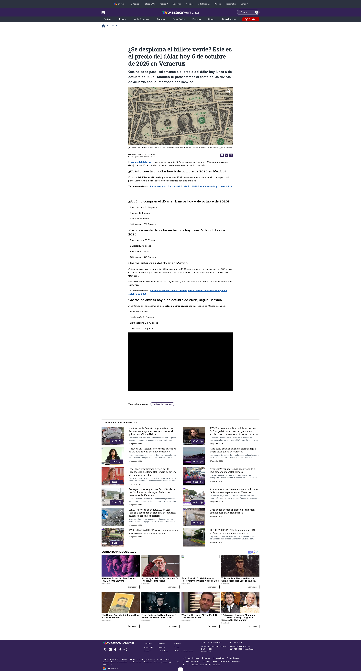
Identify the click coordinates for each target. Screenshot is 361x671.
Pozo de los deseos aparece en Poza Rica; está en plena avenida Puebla (232, 511)
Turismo (122, 19)
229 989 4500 (236, 649)
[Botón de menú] (103, 12)
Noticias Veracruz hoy (162, 404)
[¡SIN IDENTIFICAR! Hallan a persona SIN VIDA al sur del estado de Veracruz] (194, 538)
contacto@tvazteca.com (240, 646)
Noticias (189, 4)
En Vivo (252, 19)
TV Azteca (134, 4)
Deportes (177, 4)
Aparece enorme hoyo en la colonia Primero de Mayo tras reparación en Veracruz (234, 491)
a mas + (244, 4)
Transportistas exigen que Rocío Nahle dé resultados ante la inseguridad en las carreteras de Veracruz (152, 492)
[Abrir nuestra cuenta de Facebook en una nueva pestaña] (120, 649)
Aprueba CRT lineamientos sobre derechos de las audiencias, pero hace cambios (152, 450)
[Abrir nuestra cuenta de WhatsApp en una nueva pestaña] (125, 649)
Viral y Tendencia (141, 19)
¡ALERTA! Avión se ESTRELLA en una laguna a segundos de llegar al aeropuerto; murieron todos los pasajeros (152, 512)
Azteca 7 (164, 4)
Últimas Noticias (228, 19)
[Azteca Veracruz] (180, 12)
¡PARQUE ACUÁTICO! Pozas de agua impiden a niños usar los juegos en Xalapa (153, 532)
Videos (217, 4)
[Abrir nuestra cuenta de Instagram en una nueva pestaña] (110, 649)
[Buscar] (256, 12)
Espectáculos (179, 19)
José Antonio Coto (147, 157)
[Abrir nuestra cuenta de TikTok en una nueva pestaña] (115, 649)
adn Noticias (204, 4)
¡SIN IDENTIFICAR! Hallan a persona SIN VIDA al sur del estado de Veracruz (232, 532)
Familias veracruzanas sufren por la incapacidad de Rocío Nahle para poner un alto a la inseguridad (152, 471)
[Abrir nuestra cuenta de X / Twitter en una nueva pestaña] (105, 649)
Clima (210, 19)
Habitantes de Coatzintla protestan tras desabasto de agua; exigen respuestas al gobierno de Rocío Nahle (151, 431)
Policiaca (196, 19)
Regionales (231, 4)
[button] (180, 669)
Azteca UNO (149, 4)
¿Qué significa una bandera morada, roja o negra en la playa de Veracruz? (233, 450)
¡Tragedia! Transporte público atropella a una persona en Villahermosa (232, 470)
